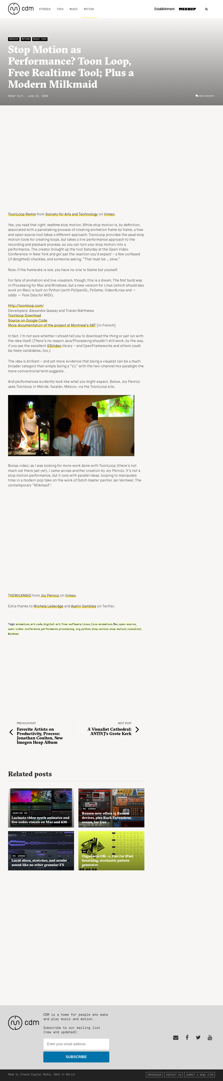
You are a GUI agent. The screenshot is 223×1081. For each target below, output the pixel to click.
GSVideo (54, 346)
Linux (86, 624)
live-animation (101, 624)
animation (23, 624)
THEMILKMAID (19, 596)
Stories (45, 9)
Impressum (154, 1074)
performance (49, 629)
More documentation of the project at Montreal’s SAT (52, 325)
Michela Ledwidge (48, 606)
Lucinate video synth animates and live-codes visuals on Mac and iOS (40, 819)
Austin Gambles (83, 606)
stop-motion (118, 629)
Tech (60, 9)
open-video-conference (24, 629)
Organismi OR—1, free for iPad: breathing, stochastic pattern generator (108, 860)
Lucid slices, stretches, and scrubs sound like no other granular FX (39, 862)
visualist (134, 629)
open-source (127, 624)
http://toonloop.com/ (26, 306)
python (86, 629)
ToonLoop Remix (22, 214)
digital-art (52, 624)
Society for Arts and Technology (71, 214)
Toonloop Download (24, 316)
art (33, 624)
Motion (89, 9)
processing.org (69, 629)
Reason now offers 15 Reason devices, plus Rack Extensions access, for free (106, 817)
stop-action (100, 629)
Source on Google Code (27, 321)
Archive (13, 39)
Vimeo (109, 214)
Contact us (173, 1074)
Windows (13, 633)
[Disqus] (76, 935)
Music (74, 9)
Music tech (39, 39)
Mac (115, 624)
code (39, 624)
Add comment (206, 96)
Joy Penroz (50, 596)
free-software (71, 624)
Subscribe (76, 1057)
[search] (206, 9)
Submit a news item (199, 1074)
